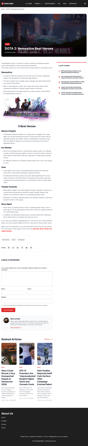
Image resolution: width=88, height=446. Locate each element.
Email (30, 289)
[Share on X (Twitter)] (13, 247)
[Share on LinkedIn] (17, 247)
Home (3, 9)
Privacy (3, 424)
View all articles (15, 327)
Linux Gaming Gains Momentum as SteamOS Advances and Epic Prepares (72, 77)
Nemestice (21, 239)
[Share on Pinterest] (22, 247)
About (3, 417)
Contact (4, 421)
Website (3, 297)
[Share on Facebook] (8, 247)
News (3, 367)
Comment (4, 270)
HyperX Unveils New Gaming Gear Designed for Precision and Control (71, 87)
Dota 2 (14, 239)
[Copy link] (31, 247)
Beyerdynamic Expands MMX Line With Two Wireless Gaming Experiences (72, 82)
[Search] (85, 3)
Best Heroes (5, 239)
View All (47, 339)
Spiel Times (40, 441)
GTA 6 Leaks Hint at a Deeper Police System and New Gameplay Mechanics (72, 93)
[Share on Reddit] (26, 247)
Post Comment (8, 310)
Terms (3, 428)
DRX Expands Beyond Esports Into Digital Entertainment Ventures (71, 71)
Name (3, 289)
